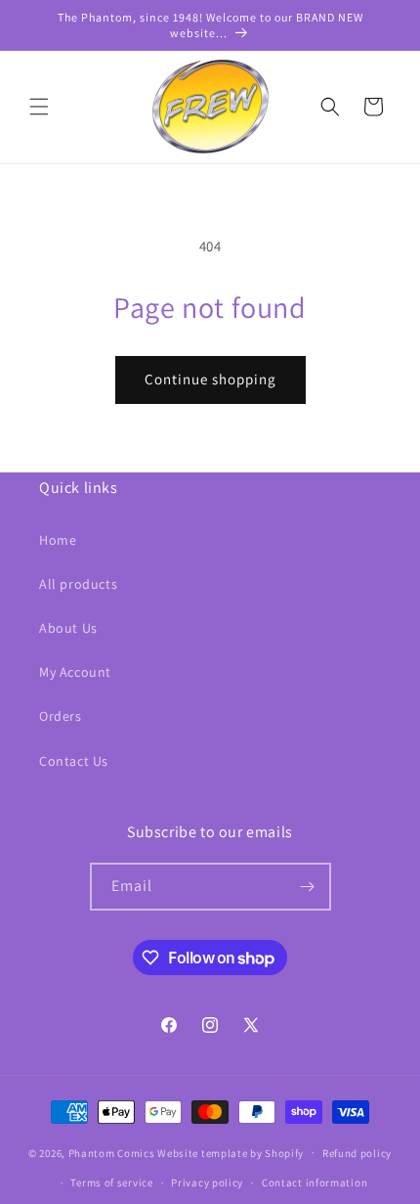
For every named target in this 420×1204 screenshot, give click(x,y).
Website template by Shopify (230, 1152)
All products (78, 584)
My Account (75, 672)
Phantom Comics (111, 1152)
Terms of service (111, 1182)
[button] (39, 106)
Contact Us (73, 761)
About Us (68, 628)
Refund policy (357, 1153)
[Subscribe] (307, 887)
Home (57, 540)
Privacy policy (207, 1182)
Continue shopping (210, 379)
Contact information (314, 1182)
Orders (60, 716)
